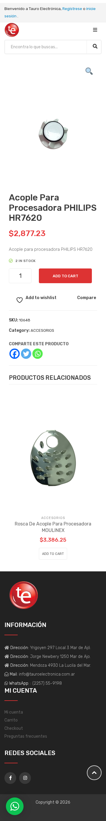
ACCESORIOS (42, 330)
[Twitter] (26, 354)
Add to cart (65, 276)
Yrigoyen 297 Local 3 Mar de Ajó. (60, 647)
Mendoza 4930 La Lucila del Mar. (60, 665)
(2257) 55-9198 (47, 683)
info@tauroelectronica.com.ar (46, 674)
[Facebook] (14, 354)
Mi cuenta (13, 712)
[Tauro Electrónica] (11, 29)
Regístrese (72, 8)
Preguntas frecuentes (25, 736)
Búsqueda (95, 46)
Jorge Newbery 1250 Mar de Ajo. (60, 656)
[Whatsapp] (37, 354)
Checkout (13, 728)
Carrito (11, 720)
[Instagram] (25, 778)
